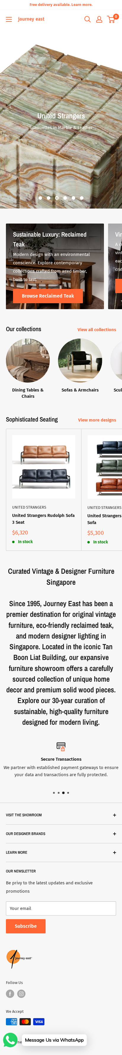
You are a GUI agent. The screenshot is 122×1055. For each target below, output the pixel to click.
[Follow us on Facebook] (10, 994)
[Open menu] (9, 19)
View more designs (97, 420)
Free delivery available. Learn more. (61, 4)
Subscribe (26, 926)
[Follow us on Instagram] (21, 994)
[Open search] (87, 19)
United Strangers (29, 507)
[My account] (99, 19)
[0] (111, 19)
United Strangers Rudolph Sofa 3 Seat (43, 519)
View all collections (97, 329)
